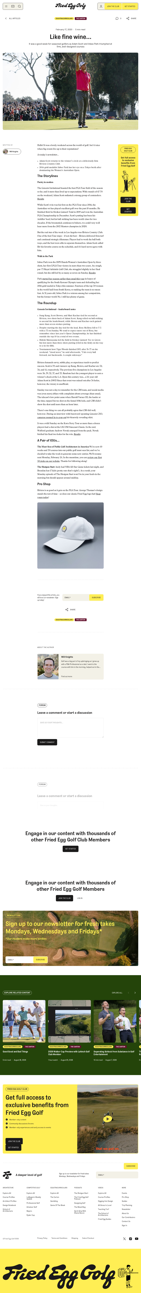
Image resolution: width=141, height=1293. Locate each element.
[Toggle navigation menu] (6, 6)
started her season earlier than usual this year (63, 279)
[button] (131, 18)
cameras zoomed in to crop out (51, 418)
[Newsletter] (13, 6)
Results (40, 199)
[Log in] (101, 6)
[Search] (19, 6)
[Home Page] (70, 6)
